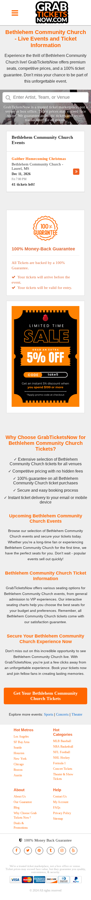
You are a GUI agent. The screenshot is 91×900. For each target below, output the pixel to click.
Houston (19, 753)
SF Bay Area (22, 742)
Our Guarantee (23, 802)
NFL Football (61, 752)
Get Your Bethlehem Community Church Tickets (45, 696)
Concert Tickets (62, 769)
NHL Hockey (61, 757)
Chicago (19, 764)
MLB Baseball (62, 741)
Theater (77, 714)
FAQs (57, 807)
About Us (20, 796)
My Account (60, 802)
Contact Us (60, 796)
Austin (18, 775)
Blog (17, 807)
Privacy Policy (62, 813)
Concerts (62, 714)
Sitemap (58, 818)
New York (20, 758)
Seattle (18, 747)
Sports (48, 714)
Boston (18, 770)
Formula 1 (59, 763)
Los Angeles (21, 736)
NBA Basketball (63, 746)
